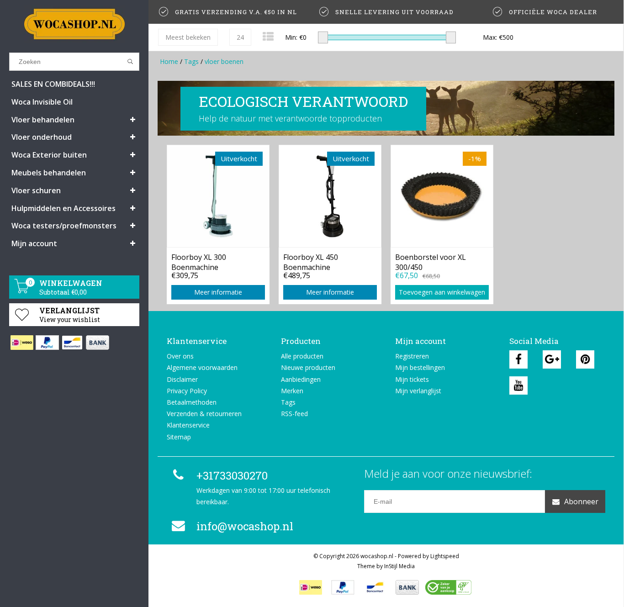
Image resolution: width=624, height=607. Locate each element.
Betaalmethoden (192, 402)
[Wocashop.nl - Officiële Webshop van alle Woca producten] (74, 24)
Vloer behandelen (42, 120)
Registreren (412, 356)
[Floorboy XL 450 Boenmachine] (330, 196)
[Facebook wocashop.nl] (518, 359)
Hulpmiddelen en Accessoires (63, 208)
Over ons (180, 356)
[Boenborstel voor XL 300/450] (442, 196)
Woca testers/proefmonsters (63, 226)
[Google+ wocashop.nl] (552, 359)
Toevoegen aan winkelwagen (442, 292)
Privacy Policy (187, 390)
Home (169, 61)
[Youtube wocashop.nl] (518, 385)
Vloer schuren (36, 190)
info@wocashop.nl (244, 526)
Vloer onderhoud (41, 137)
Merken (292, 390)
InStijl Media (399, 566)
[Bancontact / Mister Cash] (72, 342)
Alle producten (302, 356)
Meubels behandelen (48, 173)
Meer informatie (218, 292)
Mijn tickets (412, 379)
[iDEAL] (22, 342)
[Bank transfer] (97, 342)
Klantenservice (188, 425)
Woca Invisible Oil (42, 102)
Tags (191, 61)
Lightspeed (444, 556)
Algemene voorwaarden (202, 367)
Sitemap (179, 437)
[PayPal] (47, 342)
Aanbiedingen (301, 379)
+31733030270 (232, 475)
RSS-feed (294, 413)
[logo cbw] (448, 587)
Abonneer (581, 501)
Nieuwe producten (308, 367)
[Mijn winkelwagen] (22, 290)
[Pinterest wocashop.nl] (585, 359)
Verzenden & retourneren (204, 413)
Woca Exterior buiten (49, 155)
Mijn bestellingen (420, 367)
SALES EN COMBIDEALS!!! (53, 84)
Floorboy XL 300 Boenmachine (198, 261)
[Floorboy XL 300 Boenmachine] (218, 196)
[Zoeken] (130, 62)
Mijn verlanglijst (418, 390)
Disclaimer (182, 379)
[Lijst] (268, 36)
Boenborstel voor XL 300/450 (430, 261)
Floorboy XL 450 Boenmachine (310, 261)
